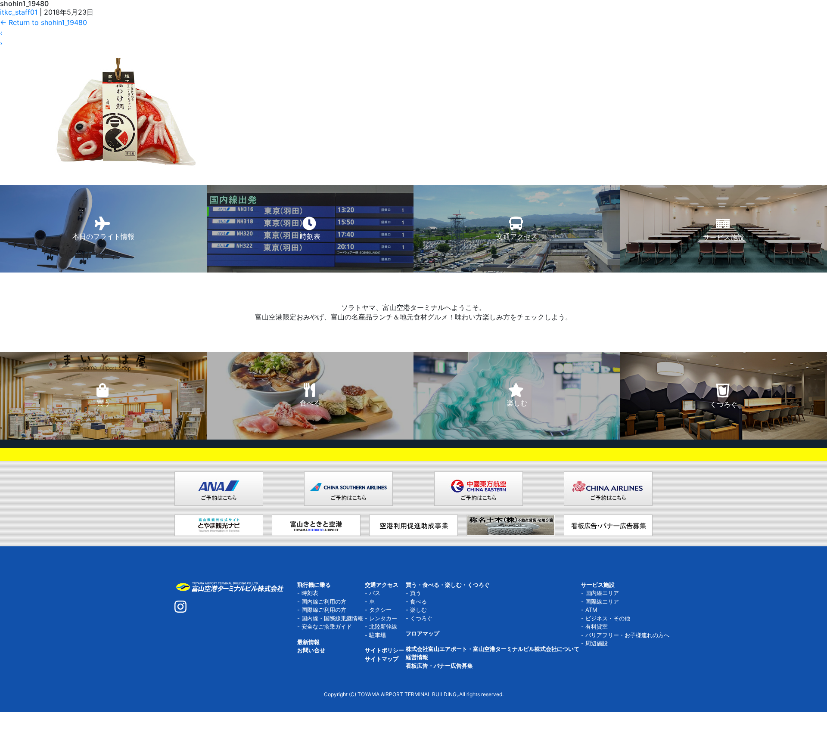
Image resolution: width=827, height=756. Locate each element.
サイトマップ (381, 658)
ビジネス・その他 (607, 618)
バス (374, 592)
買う (415, 592)
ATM (591, 609)
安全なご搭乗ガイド (327, 626)
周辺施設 (596, 643)
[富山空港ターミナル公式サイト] (229, 586)
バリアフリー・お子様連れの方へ (627, 635)
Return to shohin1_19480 (43, 22)
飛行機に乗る (314, 584)
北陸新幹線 (383, 626)
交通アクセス (381, 584)
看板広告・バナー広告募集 (439, 665)
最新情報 (308, 641)
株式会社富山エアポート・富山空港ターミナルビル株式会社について (492, 648)
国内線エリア (602, 592)
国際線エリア (602, 601)
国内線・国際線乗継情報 (332, 618)
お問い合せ (311, 650)
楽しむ (418, 609)
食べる (418, 601)
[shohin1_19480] (126, 88)
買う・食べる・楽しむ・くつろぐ (448, 584)
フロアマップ (422, 633)
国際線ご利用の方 (324, 609)
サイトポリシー (384, 650)
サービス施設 (598, 584)
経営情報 (417, 657)
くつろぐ (421, 618)
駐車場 (377, 635)
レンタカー (383, 618)
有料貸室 (596, 626)
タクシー (380, 609)
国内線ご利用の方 (324, 601)
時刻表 (310, 592)
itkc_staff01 (18, 12)
